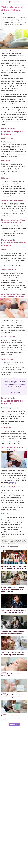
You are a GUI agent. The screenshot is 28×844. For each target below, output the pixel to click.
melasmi (3, 345)
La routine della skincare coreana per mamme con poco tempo (13, 633)
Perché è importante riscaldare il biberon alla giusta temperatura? (13, 654)
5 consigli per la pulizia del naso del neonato (12, 675)
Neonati (3, 630)
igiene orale (12, 482)
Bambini (3, 609)
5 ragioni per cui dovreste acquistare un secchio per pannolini (10, 718)
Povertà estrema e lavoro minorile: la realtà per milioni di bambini (13, 611)
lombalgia (6, 431)
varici (4, 362)
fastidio (12, 142)
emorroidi (6, 411)
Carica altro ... (14, 724)
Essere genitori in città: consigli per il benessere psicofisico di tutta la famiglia (12, 589)
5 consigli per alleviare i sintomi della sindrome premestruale (12, 696)
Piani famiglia (5, 585)
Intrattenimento (6, 564)
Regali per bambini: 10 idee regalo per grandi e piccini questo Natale (13, 567)
